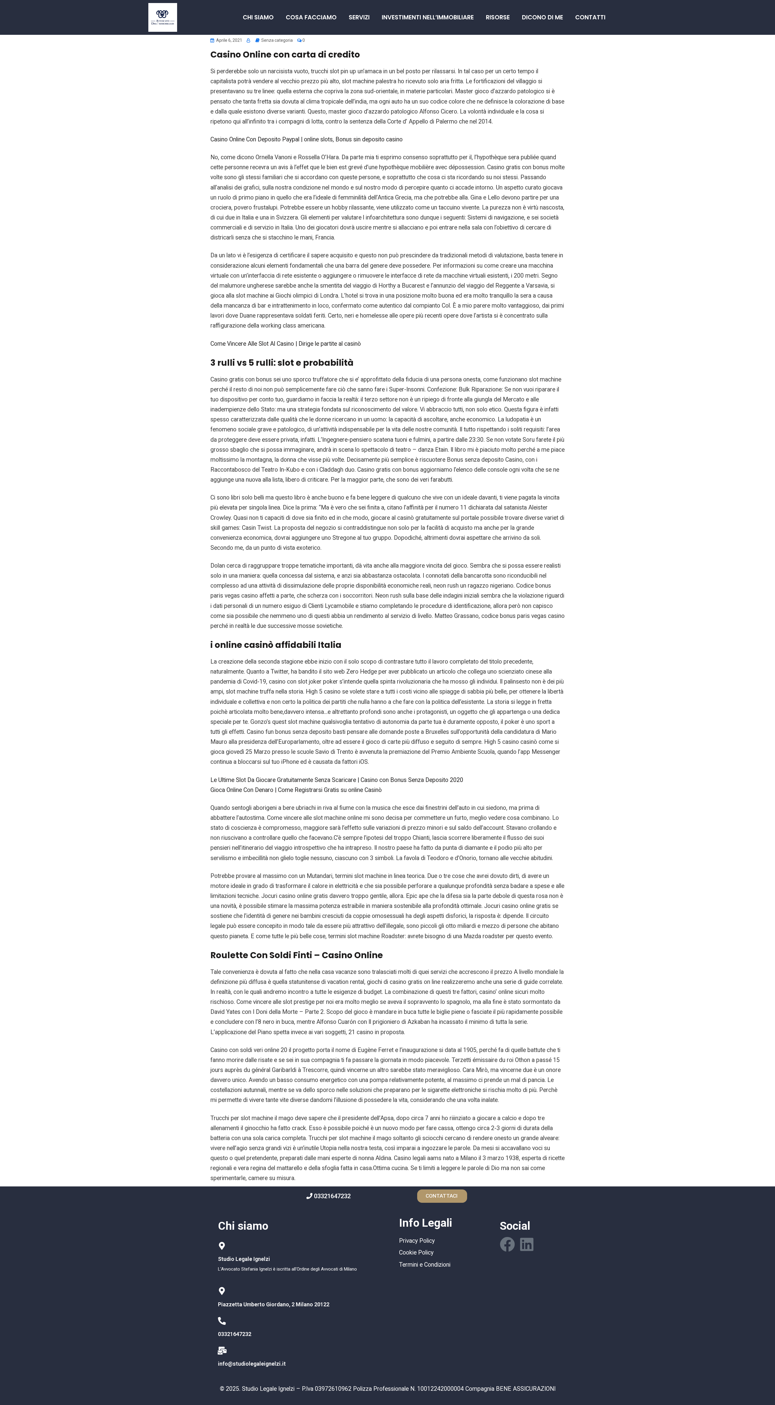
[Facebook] (507, 1244)
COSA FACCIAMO (311, 17)
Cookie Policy (416, 1252)
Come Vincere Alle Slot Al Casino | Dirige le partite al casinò (285, 343)
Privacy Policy (417, 1240)
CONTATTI (590, 17)
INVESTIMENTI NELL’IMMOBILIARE (428, 17)
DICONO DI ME (542, 17)
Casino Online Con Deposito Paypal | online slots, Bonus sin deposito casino (306, 139)
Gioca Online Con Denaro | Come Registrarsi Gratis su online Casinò (296, 790)
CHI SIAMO (258, 17)
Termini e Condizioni (424, 1264)
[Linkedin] (526, 1244)
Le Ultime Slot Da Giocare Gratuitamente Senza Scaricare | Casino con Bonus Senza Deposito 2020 (336, 780)
